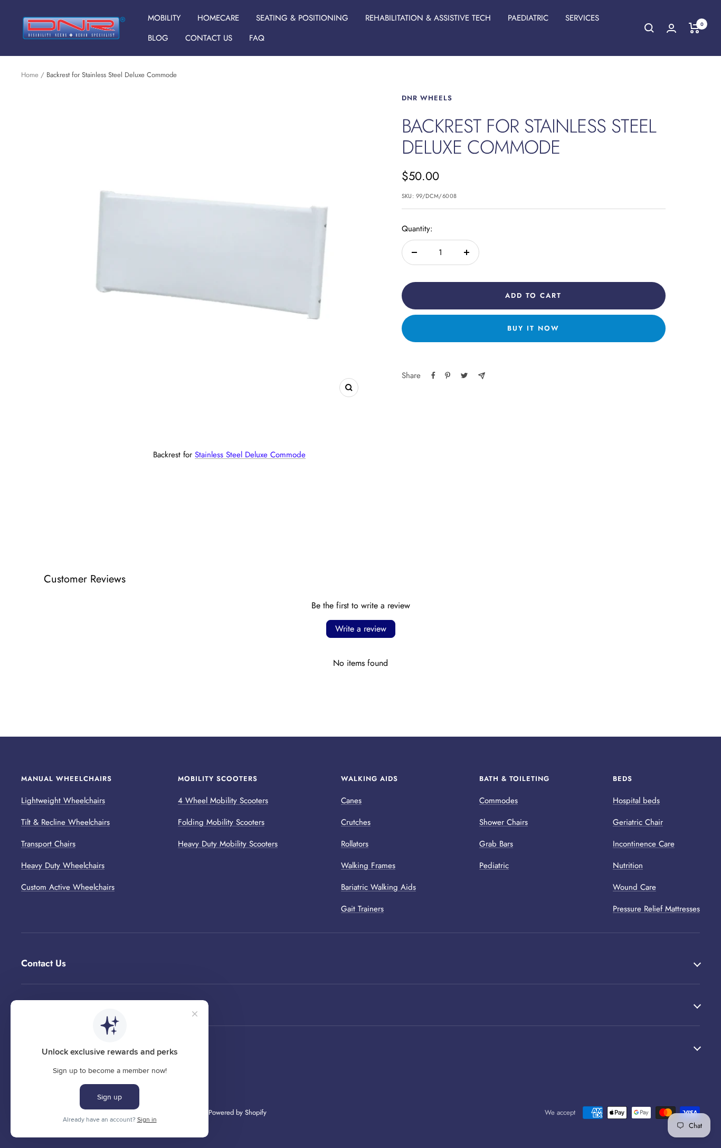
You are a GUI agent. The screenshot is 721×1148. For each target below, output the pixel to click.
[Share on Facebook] (433, 375)
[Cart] (694, 28)
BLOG (158, 38)
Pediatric (494, 865)
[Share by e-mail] (481, 375)
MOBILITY (164, 18)
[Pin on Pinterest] (447, 375)
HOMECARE (218, 18)
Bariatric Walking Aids (378, 887)
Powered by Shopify (237, 1112)
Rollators (354, 844)
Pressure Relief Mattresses (656, 909)
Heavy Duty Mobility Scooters (228, 844)
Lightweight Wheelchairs (63, 800)
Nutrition (628, 865)
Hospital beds (636, 800)
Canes (351, 800)
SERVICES (582, 18)
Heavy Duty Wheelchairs (63, 865)
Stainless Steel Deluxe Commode (250, 454)
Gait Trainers (362, 909)
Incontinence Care (644, 844)
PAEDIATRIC (528, 18)
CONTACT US (208, 38)
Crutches (356, 822)
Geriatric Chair (638, 822)
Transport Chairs (48, 844)
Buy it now (533, 328)
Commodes (498, 800)
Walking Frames (368, 865)
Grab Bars (496, 844)
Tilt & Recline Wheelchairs (65, 822)
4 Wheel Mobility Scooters (223, 800)
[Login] (671, 28)
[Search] (649, 28)
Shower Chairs (503, 822)
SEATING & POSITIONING (302, 18)
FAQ (256, 38)
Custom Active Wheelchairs (68, 887)
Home (30, 75)
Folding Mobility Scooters (221, 822)
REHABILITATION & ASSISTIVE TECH (428, 18)
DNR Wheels (427, 98)
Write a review (360, 629)
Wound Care (634, 887)
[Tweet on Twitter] (464, 375)
